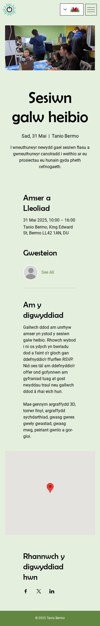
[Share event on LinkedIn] (51, 591)
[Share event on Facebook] (25, 591)
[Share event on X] (38, 591)
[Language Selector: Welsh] (71, 9)
